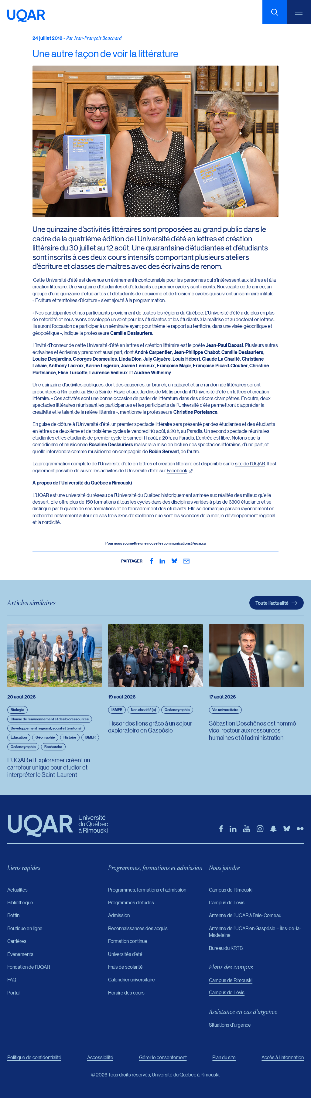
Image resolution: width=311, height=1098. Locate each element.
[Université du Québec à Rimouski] (26, 15)
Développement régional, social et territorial (46, 728)
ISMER (90, 737)
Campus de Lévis (226, 992)
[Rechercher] (274, 12)
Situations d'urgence (230, 1025)
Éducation (19, 737)
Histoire (69, 737)
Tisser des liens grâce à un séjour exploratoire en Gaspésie (150, 726)
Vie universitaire (225, 709)
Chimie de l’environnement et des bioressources (50, 719)
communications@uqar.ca (185, 543)
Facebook (177, 470)
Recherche (53, 746)
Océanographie (23, 746)
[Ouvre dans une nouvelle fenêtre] (151, 561)
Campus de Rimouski (230, 980)
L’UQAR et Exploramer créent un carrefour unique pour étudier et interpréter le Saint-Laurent (48, 767)
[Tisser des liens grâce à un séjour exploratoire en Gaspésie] (155, 655)
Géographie (45, 737)
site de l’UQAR (250, 463)
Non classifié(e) (143, 709)
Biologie (17, 709)
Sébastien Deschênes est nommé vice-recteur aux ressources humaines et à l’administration (252, 730)
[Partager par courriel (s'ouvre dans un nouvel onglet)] (186, 561)
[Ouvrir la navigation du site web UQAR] (299, 12)
